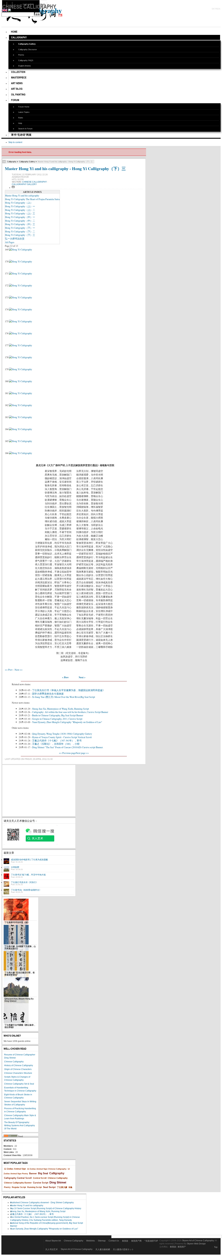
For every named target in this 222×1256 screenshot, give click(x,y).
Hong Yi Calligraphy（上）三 (20, 213)
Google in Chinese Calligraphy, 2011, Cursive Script (57, 718)
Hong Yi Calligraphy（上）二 (20, 210)
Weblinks (90, 1241)
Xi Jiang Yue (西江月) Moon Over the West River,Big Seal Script (63, 697)
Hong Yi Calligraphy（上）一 (20, 206)
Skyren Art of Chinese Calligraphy (76, 1249)
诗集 (70, 1187)
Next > (82, 677)
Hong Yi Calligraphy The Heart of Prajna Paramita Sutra (32, 199)
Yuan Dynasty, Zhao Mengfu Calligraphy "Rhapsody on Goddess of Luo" (67, 722)
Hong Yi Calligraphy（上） (19, 202)
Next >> (19, 669)
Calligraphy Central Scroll (18, 1178)
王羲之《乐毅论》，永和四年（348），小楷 (55, 743)
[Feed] (11, 1136)
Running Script (34, 1187)
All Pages (9, 242)
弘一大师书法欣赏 (14, 238)
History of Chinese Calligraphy (18, 1065)
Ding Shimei (57, 1182)
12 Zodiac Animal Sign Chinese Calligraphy (46, 1169)
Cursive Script (40, 1182)
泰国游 (125, 1241)
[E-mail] (13, 187)
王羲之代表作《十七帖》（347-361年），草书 (57, 740)
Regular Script (19, 1187)
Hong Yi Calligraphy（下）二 (20, 231)
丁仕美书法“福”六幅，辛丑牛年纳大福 (28, 874)
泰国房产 (182, 1247)
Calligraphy (11, 162)
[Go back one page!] (4, 161)
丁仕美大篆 (62, 1187)
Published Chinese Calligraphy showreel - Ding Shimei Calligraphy (42, 1202)
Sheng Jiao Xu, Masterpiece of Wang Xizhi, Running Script (60, 708)
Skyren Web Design (196, 1243)
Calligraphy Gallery (27, 162)
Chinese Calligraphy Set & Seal (19, 1084)
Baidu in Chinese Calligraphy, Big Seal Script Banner (57, 715)
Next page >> (82, 753)
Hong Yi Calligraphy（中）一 (20, 217)
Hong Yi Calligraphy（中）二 (20, 220)
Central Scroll (39, 1178)
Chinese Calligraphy (34, 182)
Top (215, 1247)
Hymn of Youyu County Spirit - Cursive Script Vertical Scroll (62, 737)
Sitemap (102, 1241)
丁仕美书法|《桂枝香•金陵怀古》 (26, 890)
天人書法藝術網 (102, 1249)
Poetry (7, 1187)
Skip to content (15, 142)
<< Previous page (67, 753)
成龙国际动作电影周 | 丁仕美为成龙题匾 (29, 859)
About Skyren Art (53, 1241)
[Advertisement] (39, 790)
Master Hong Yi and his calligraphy (22, 195)
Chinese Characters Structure (18, 1073)
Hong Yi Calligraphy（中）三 (20, 224)
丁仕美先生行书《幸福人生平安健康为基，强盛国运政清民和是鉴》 (68, 690)
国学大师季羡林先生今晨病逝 (48, 693)
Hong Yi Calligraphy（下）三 (20, 235)
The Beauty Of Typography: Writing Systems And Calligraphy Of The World (19, 1125)
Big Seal (43, 1173)
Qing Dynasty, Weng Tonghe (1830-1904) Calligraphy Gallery (62, 733)
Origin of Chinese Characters (18, 1069)
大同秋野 (15, 867)
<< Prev (9, 669)
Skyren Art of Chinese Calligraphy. (198, 1240)
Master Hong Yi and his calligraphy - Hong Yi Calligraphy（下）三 (65, 168)
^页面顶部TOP (151, 1241)
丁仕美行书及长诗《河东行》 (24, 882)
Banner (33, 1173)
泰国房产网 (136, 1241)
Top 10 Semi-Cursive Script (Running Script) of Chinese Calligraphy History (45, 1208)
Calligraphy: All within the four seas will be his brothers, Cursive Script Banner (70, 712)
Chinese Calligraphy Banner (18, 1183)
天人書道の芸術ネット (123, 1249)
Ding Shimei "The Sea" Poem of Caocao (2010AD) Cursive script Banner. (67, 747)
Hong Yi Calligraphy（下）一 (20, 227)
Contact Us (114, 1241)
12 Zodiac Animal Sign (15, 1169)
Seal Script (49, 1187)
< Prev (65, 677)
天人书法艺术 (51, 1249)
